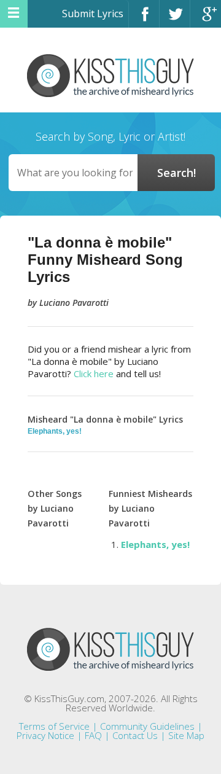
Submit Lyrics (92, 13)
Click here (94, 373)
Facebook (144, 19)
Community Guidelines (147, 726)
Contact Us (135, 735)
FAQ (93, 735)
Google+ (205, 19)
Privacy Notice (45, 735)
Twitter (175, 19)
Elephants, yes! (55, 431)
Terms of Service (54, 726)
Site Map (186, 735)
